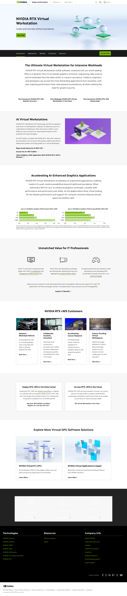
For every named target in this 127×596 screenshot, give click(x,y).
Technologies (90, 563)
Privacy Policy (8, 590)
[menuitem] (40, 2)
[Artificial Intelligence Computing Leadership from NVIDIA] (21, 2)
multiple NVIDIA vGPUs (68, 274)
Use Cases (68, 2)
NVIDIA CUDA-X (9, 542)
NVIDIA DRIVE (8, 545)
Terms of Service (38, 590)
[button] (100, 3)
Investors (88, 552)
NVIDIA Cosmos (9, 538)
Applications (32, 53)
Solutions (56, 2)
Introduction (20, 53)
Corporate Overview (92, 542)
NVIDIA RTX (7, 559)
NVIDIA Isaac (7, 549)
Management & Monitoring (28, 274)
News (46, 542)
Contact (89, 590)
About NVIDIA (90, 538)
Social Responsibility (92, 559)
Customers (52, 53)
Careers (88, 545)
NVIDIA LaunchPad (44, 391)
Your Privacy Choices (22, 590)
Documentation (50, 538)
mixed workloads (96, 276)
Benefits (42, 53)
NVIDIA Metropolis (10, 552)
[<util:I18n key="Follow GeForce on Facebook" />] (102, 575)
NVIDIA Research (91, 556)
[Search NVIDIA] (96, 2)
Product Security (78, 590)
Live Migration (36, 271)
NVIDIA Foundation (92, 549)
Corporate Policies (63, 590)
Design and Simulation (40, 2)
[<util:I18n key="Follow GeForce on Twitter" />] (117, 575)
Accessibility (50, 590)
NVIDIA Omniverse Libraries (13, 556)
